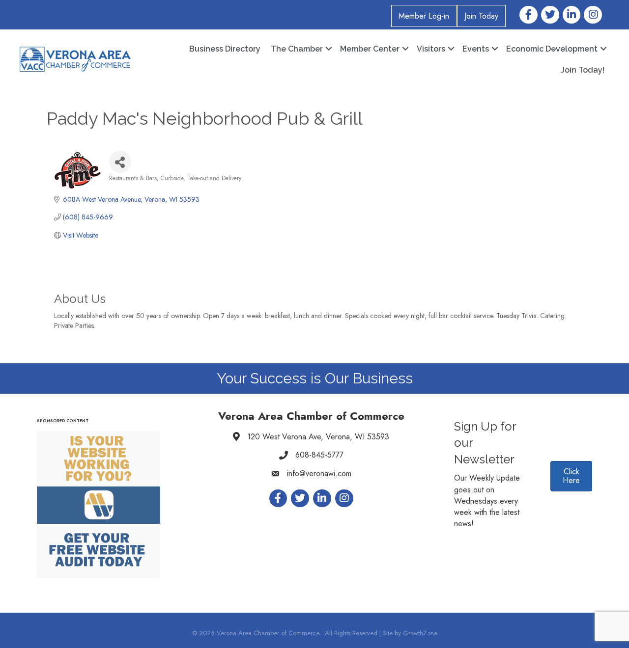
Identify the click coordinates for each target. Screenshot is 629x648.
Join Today (481, 16)
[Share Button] (120, 162)
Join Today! (582, 70)
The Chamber (297, 49)
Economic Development (552, 49)
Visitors (431, 49)
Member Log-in (424, 16)
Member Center (370, 49)
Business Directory (224, 49)
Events (475, 49)
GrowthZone (420, 633)
